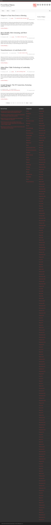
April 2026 (41, 120)
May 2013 (41, 497)
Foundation (29, 130)
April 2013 (41, 500)
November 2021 (42, 249)
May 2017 (41, 381)
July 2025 (41, 142)
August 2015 (41, 432)
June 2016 (41, 407)
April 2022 (41, 237)
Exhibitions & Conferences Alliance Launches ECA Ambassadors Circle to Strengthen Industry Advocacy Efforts (13, 115)
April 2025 (41, 150)
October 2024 (41, 164)
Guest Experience (30, 133)
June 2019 (41, 320)
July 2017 (41, 376)
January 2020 (41, 303)
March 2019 (41, 327)
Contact (1, 0)
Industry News (29, 135)
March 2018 (41, 356)
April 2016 (41, 412)
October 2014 (41, 456)
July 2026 (41, 113)
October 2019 (41, 310)
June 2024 (41, 174)
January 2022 (41, 244)
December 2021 (42, 247)
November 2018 (42, 337)
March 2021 (41, 269)
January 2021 (41, 274)
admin (12, 18)
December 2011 (42, 514)
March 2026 (41, 123)
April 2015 (41, 441)
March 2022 (41, 240)
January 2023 (41, 215)
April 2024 (41, 179)
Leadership (29, 137)
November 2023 (42, 191)
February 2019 (42, 330)
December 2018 (42, 334)
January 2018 (41, 361)
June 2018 (41, 349)
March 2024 (41, 181)
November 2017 (42, 366)
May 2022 (41, 235)
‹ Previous (8, 102)
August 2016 (41, 402)
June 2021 (41, 261)
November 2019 (42, 308)
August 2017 (41, 373)
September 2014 (42, 458)
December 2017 (42, 364)
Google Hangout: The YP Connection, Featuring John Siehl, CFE (16, 85)
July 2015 (41, 434)
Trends (28, 171)
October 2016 (41, 398)
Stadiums (28, 159)
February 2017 (42, 388)
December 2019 (42, 305)
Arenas (28, 116)
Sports (28, 157)
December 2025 (42, 130)
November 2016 (42, 395)
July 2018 (41, 347)
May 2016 (41, 410)
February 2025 (42, 154)
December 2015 (42, 422)
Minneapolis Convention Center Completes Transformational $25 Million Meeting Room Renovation (13, 127)
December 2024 (42, 159)
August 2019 (41, 315)
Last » (31, 102)
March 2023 (41, 210)
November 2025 (42, 133)
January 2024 (41, 186)
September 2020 (42, 283)
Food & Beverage (30, 128)
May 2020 (41, 293)
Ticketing (28, 167)
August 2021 (41, 257)
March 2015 (41, 444)
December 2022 (42, 218)
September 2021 (42, 254)
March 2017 (41, 385)
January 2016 (41, 419)
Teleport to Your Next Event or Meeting (13, 15)
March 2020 (41, 298)
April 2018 (41, 354)
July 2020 (41, 288)
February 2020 (42, 300)
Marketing (28, 140)
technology (24, 18)
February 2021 (42, 271)
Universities (29, 176)
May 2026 (41, 118)
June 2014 (41, 466)
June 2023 (41, 203)
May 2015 (41, 439)
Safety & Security (30, 154)
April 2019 (41, 325)
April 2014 (41, 471)
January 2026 (41, 128)
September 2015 (42, 429)
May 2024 (41, 176)
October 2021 (41, 252)
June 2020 (41, 291)
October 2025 (41, 135)
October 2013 (41, 485)
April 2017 (41, 383)
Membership (29, 142)
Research (28, 152)
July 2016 (41, 405)
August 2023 (41, 198)
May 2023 (41, 206)
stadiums (18, 36)
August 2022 (41, 227)
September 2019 (42, 313)
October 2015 (41, 427)
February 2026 (42, 125)
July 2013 (41, 492)
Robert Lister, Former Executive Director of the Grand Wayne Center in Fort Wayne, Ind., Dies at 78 (12, 119)
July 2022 (41, 230)
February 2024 (42, 184)
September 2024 (42, 167)
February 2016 (42, 417)
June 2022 (41, 232)
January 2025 (41, 157)
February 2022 (42, 242)
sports (18, 71)
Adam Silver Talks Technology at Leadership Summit (15, 68)
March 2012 (41, 512)
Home (3, 10)
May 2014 (41, 468)
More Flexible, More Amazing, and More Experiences (14, 33)
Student (28, 162)
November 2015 (42, 424)
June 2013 (41, 495)
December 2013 (42, 480)
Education (28, 123)
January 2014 (41, 478)
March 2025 (41, 152)
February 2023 (42, 213)
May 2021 (41, 264)
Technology (29, 164)
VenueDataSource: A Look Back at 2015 (13, 50)
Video (28, 179)
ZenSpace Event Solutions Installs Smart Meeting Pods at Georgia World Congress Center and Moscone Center (11, 112)
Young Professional (30, 181)
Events (28, 125)
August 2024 (41, 169)
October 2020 (41, 281)
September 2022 (42, 225)
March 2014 (41, 473)
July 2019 (41, 317)
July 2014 (41, 463)
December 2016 (42, 393)
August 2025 (41, 140)
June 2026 (41, 116)
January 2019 (41, 332)
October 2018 (41, 339)
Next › (27, 102)
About (8, 10)
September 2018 (42, 342)
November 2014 (42, 454)
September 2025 (42, 137)
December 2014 (42, 451)
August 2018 (41, 344)
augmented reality (19, 18)
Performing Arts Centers (31, 147)
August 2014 (41, 461)
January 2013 (41, 507)
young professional (17, 90)
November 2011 (42, 517)
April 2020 (41, 295)
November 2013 (42, 483)
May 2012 (41, 509)
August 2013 (41, 490)
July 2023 (41, 201)
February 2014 (42, 475)
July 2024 (41, 171)
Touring (28, 169)
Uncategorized (29, 174)
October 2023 (41, 193)
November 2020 (42, 278)
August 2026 (41, 111)
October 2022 (41, 223)
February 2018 (42, 359)
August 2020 (41, 286)
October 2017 (41, 368)
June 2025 (41, 145)
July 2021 (41, 259)
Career (28, 118)
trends (28, 18)
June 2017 (41, 378)
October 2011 (41, 519)
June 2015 (41, 437)
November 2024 (42, 162)
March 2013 (41, 502)
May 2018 (41, 351)
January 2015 (41, 449)
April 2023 (41, 208)
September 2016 (42, 400)
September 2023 (42, 196)
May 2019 (41, 322)
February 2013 (42, 505)
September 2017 (42, 371)
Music (28, 145)
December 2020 (42, 276)
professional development (6, 90)
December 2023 (42, 188)
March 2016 (41, 415)
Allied (28, 111)
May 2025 (41, 147)
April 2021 (41, 266)
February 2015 (42, 446)
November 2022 (42, 220)
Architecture (29, 113)
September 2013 (42, 488)
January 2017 (41, 390)
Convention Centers (30, 120)
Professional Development (31, 150)
